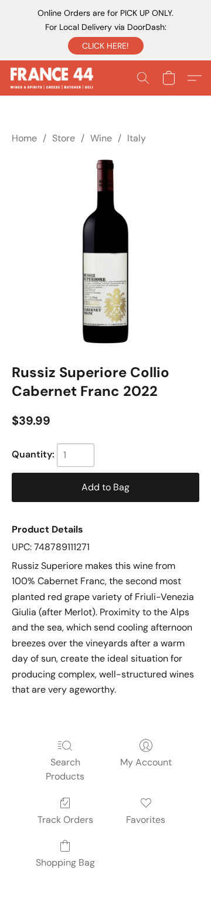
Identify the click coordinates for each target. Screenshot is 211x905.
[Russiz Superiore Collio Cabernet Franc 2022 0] (105, 251)
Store (63, 138)
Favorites (145, 820)
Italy (136, 138)
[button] (106, 46)
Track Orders (65, 820)
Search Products (65, 769)
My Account (146, 762)
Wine (101, 138)
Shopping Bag (65, 862)
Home (24, 138)
